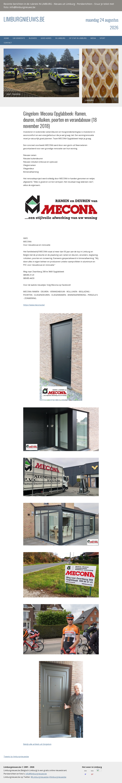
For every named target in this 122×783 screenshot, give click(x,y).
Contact (8, 43)
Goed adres (46, 38)
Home (6, 38)
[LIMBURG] (100, 50)
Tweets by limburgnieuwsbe (16, 756)
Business (33, 38)
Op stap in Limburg (77, 38)
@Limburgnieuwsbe (40, 777)
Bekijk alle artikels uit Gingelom (37, 744)
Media (93, 38)
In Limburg (60, 38)
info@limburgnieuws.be (36, 773)
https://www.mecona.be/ (34, 305)
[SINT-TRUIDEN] (41, 50)
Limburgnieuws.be (24, 19)
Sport (102, 38)
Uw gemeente (19, 38)
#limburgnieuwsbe (57, 777)
